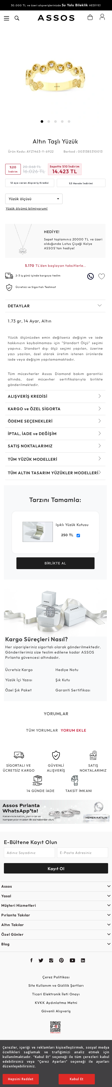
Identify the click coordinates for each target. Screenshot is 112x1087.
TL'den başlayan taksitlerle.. (55, 265)
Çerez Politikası (56, 977)
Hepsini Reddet (21, 1079)
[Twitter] (41, 961)
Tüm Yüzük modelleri (32, 459)
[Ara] (17, 18)
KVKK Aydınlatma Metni (56, 1003)
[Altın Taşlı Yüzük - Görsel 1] (55, 76)
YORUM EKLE (73, 730)
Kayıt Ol (56, 868)
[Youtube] (72, 961)
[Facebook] (31, 961)
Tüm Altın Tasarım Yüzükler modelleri (53, 472)
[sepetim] (90, 17)
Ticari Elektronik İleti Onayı (56, 994)
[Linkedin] (83, 961)
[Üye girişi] (102, 16)
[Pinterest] (61, 961)
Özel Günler (12, 934)
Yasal (6, 896)
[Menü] (6, 18)
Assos (6, 886)
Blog (5, 944)
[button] (42, 121)
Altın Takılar (12, 924)
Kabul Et (77, 1079)
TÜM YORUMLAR (42, 730)
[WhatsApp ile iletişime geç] (91, 276)
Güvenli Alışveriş (56, 1011)
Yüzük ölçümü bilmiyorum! (27, 208)
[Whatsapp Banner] (56, 812)
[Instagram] (51, 961)
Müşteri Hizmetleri (18, 905)
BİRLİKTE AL (55, 563)
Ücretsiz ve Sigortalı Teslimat (36, 287)
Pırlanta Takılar (15, 915)
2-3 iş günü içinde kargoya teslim (38, 275)
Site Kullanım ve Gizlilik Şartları (56, 985)
